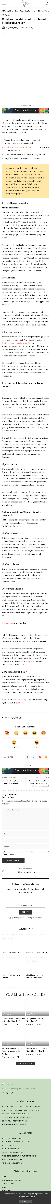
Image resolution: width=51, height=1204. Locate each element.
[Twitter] (33, 757)
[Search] (46, 3)
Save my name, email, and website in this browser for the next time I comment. (26, 853)
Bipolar (6, 15)
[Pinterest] (39, 757)
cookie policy (30, 1196)
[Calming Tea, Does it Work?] (37, 941)
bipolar (16, 717)
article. (20, 702)
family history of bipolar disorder (16, 343)
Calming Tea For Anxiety (12, 952)
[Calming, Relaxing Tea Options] (13, 964)
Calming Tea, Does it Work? (37, 952)
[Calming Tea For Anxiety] (13, 941)
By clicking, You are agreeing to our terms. (26, 918)
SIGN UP (25, 912)
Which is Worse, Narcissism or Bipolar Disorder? (13, 1019)
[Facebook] (27, 757)
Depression (8, 622)
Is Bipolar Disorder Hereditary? (34, 1019)
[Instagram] (12, 1093)
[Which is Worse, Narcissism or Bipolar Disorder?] (13, 1007)
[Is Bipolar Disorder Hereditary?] (37, 1007)
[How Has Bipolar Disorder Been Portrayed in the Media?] (13, 1037)
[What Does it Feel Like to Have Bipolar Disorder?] (37, 1037)
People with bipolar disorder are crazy (20, 147)
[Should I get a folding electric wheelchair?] (37, 964)
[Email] (46, 757)
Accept (25, 1201)
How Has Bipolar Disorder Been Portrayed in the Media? (13, 1051)
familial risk (30, 661)
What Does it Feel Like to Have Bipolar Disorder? (36, 1049)
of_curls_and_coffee (15, 28)
